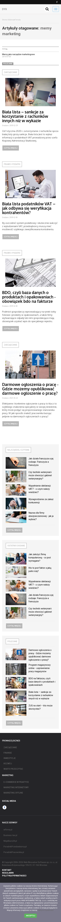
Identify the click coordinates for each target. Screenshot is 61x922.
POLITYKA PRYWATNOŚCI (14, 876)
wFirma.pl (8, 830)
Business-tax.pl (10, 835)
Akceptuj (30, 916)
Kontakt (6, 870)
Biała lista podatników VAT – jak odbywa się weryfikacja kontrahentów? (28, 208)
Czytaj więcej (10, 148)
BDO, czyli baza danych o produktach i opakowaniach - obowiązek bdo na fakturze (29, 297)
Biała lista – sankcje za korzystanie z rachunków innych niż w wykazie (25, 116)
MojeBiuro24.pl (10, 841)
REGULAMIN (8, 873)
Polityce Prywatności (46, 910)
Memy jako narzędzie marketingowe (18, 54)
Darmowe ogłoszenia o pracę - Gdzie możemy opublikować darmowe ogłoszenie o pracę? (30, 389)
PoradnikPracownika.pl (14, 852)
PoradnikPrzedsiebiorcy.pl (15, 846)
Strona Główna (7, 20)
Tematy (18, 20)
